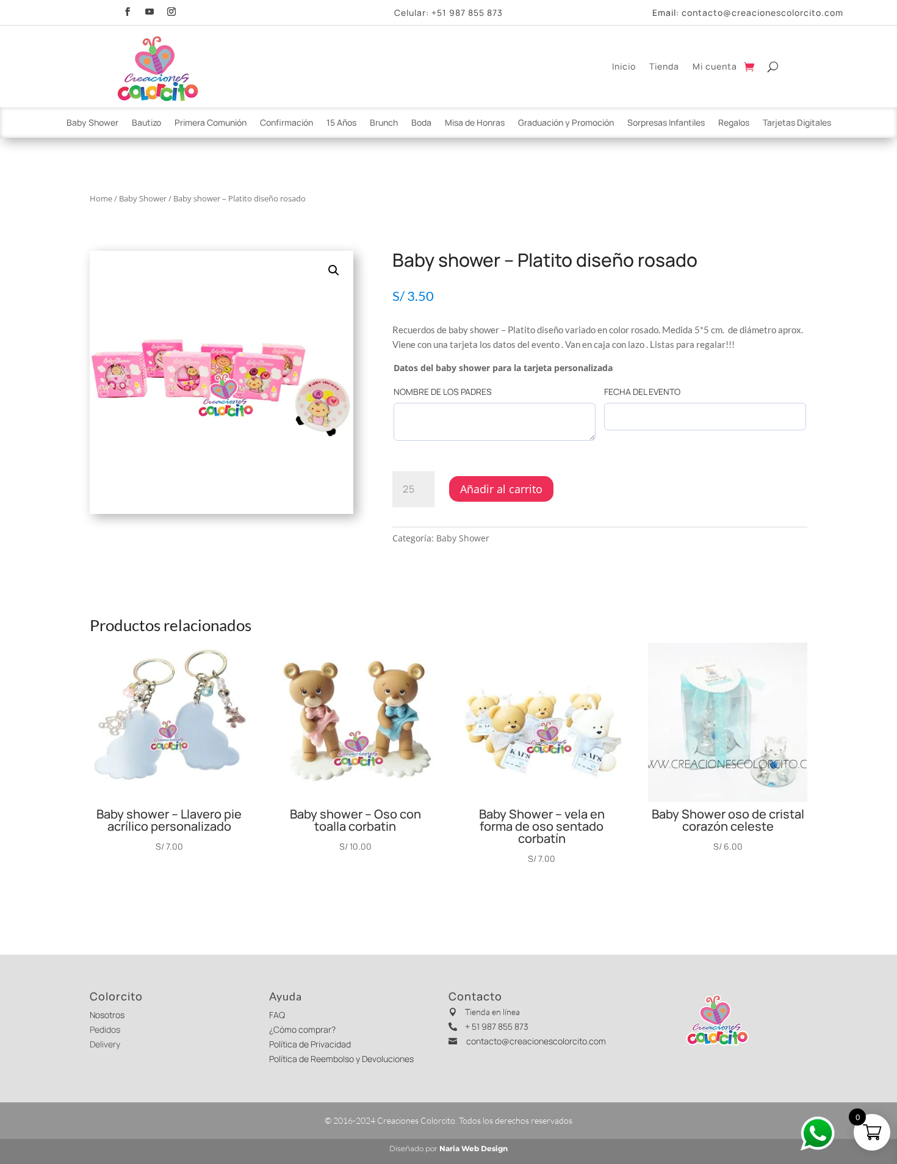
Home (101, 198)
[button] (334, 270)
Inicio (624, 66)
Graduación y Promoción (566, 123)
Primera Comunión (211, 123)
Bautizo (146, 123)
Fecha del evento (642, 391)
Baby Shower (92, 123)
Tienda (664, 66)
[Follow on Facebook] (127, 10)
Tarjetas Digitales (797, 123)
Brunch (384, 123)
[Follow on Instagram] (171, 10)
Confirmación (286, 123)
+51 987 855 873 (467, 12)
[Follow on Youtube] (149, 10)
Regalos (733, 123)
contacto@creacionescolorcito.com (762, 12)
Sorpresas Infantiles (666, 123)
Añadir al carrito (501, 489)
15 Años (341, 123)
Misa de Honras (475, 123)
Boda (421, 123)
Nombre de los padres (443, 391)
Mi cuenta (715, 66)
